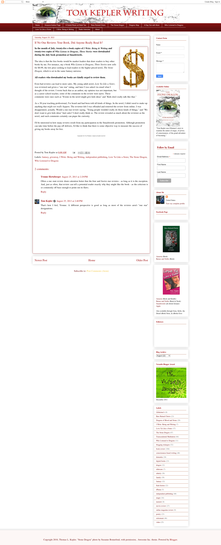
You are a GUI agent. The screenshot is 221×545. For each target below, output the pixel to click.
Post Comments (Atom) (98, 270)
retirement (160, 518)
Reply (43, 191)
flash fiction (160, 485)
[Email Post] (74, 152)
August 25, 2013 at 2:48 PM (69, 200)
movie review (161, 506)
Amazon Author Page (52, 25)
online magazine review (164, 510)
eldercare (159, 469)
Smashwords (160, 303)
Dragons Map (134, 25)
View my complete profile (175, 203)
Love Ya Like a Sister (43, 29)
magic (158, 498)
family (158, 477)
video (158, 522)
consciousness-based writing (166, 453)
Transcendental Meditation (165, 436)
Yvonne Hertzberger (51, 176)
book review (160, 449)
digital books (160, 461)
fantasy (45, 156)
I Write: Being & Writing (65, 29)
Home (37, 25)
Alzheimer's (160, 412)
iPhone (158, 489)
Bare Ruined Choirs (98, 25)
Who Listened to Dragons (174, 25)
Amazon (159, 256)
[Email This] (79, 153)
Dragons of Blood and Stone (166, 420)
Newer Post (41, 260)
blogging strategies (163, 444)
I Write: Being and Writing (71, 156)
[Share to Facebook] (86, 153)
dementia (159, 457)
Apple (158, 306)
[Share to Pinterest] (89, 153)
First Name (161, 164)
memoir (159, 502)
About (97, 29)
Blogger (173, 539)
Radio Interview (84, 29)
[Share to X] (84, 153)
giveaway (54, 156)
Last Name (161, 172)
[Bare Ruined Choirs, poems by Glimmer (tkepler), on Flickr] (171, 251)
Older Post (142, 260)
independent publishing (96, 156)
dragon (158, 465)
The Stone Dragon (117, 25)
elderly (158, 473)
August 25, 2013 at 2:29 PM (75, 176)
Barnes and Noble (162, 259)
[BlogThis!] (81, 153)
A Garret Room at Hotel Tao (76, 25)
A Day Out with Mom (151, 25)
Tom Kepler (47, 201)
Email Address (163, 156)
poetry (158, 514)
